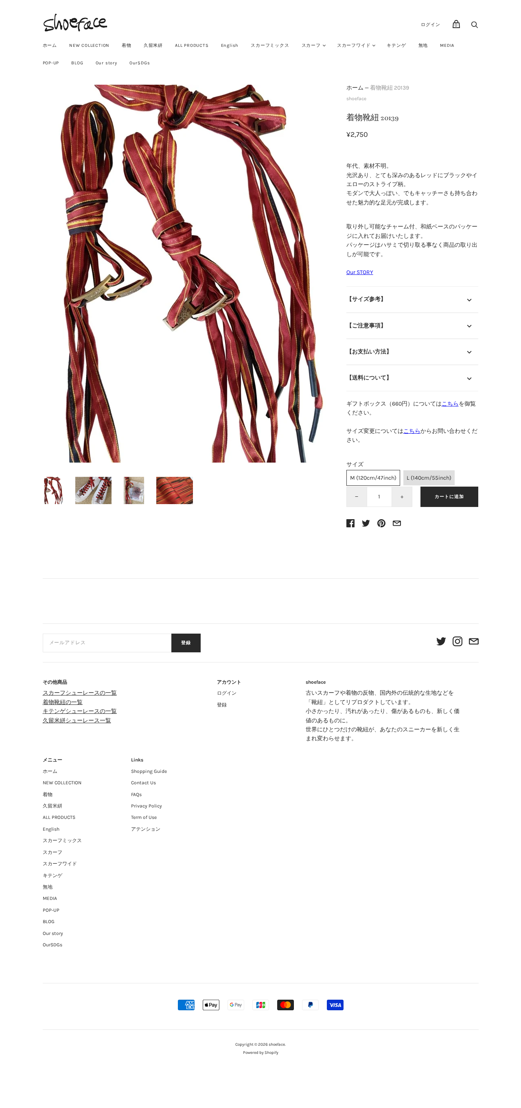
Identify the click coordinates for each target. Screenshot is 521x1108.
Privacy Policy (146, 806)
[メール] (474, 642)
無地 (423, 45)
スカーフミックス (270, 45)
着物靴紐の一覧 (63, 702)
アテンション (145, 829)
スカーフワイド (354, 45)
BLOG (77, 63)
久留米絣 (153, 45)
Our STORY (359, 272)
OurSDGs (139, 63)
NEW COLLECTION (89, 45)
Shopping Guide (149, 771)
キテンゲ (396, 45)
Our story (106, 63)
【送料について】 (369, 377)
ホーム (50, 45)
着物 (126, 45)
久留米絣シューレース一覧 (77, 720)
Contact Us (143, 782)
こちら (450, 403)
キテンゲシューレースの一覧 (80, 711)
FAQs (136, 794)
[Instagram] (457, 642)
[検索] (475, 27)
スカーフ (311, 45)
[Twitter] (441, 642)
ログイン (430, 24)
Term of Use (144, 817)
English (230, 45)
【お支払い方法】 (369, 351)
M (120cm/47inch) (373, 477)
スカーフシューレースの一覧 (80, 692)
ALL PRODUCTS (192, 45)
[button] (53, 490)
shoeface (356, 98)
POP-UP (51, 63)
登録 (186, 642)
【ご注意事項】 (366, 325)
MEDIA (447, 45)
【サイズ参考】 (366, 299)
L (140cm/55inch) (429, 477)
